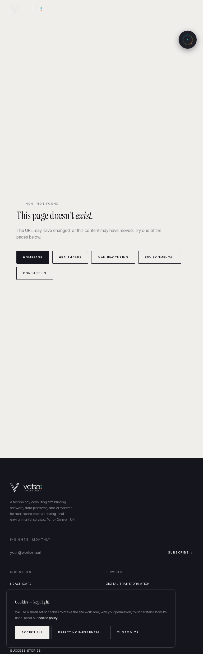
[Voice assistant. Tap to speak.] (188, 40)
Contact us (34, 273)
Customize (128, 632)
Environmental (159, 257)
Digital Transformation (128, 584)
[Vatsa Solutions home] (29, 9)
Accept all (32, 632)
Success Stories (25, 650)
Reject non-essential (80, 632)
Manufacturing (113, 257)
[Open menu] (188, 10)
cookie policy (47, 618)
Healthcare (70, 257)
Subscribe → (180, 552)
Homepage (32, 257)
